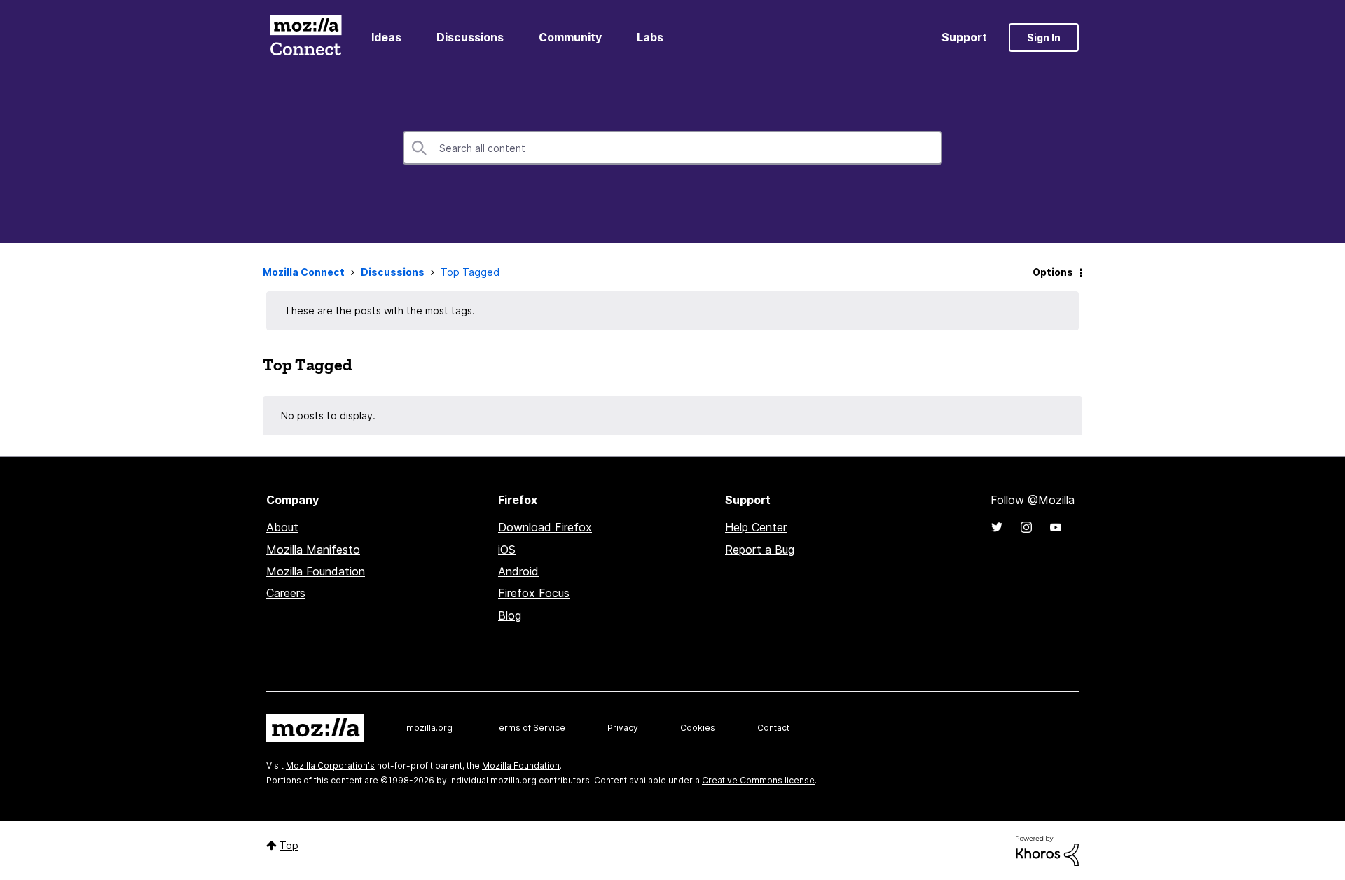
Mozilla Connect (305, 37)
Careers (285, 593)
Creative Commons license (758, 780)
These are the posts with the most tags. (379, 310)
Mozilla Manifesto (313, 550)
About (282, 527)
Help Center (756, 527)
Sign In (1044, 37)
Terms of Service (530, 727)
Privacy (622, 727)
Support (964, 37)
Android (518, 571)
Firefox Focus (534, 593)
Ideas (386, 37)
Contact (773, 727)
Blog (509, 615)
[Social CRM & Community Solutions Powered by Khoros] (1047, 849)
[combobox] (672, 148)
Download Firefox (545, 527)
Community (570, 37)
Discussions (470, 37)
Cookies (697, 727)
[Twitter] (997, 527)
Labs (650, 37)
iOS (507, 550)
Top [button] (289, 845)
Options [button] (1053, 272)
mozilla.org (429, 727)
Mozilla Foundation (315, 571)
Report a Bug (759, 550)
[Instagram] (1026, 527)
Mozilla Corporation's (330, 765)
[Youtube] (1055, 527)
